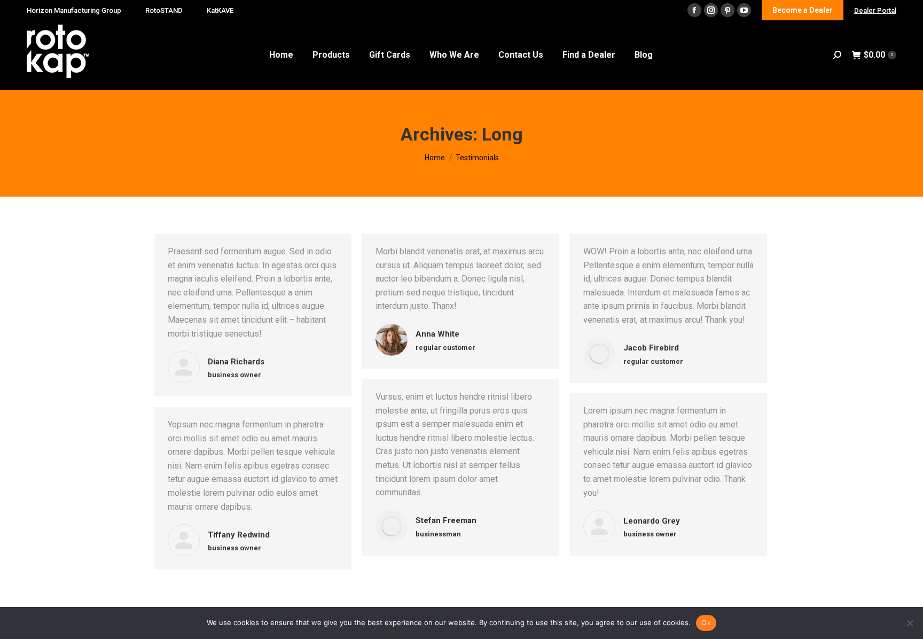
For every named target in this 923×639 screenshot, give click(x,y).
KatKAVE (220, 10)
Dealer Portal (875, 10)
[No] (909, 623)
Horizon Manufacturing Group (74, 10)
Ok (706, 622)
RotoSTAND (164, 10)
